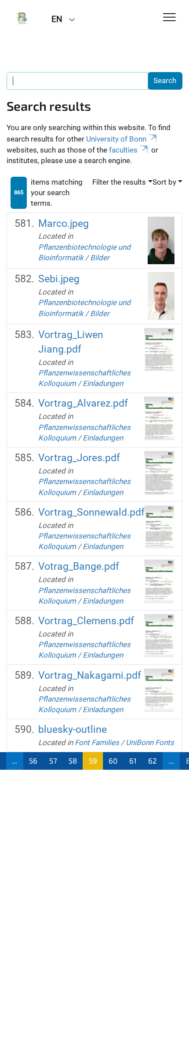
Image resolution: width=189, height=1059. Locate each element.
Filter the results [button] (119, 182)
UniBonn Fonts (150, 742)
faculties (123, 150)
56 (33, 760)
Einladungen (103, 383)
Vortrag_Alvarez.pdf (83, 403)
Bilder (99, 257)
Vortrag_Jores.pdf (79, 458)
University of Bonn (116, 139)
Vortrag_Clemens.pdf (86, 621)
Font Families (97, 742)
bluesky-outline (72, 729)
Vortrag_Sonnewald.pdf (91, 512)
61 (133, 760)
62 (152, 760)
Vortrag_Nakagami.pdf (89, 675)
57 (53, 760)
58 (73, 760)
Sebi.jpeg (59, 279)
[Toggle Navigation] (169, 18)
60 (113, 760)
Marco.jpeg (63, 223)
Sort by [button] (164, 182)
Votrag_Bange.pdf (78, 566)
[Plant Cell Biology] (22, 18)
